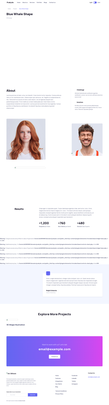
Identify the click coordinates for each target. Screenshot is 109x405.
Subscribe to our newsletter (13, 392)
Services (32, 2)
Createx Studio (21, 400)
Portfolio (39, 2)
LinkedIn (74, 378)
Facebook (74, 375)
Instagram (75, 384)
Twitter (74, 381)
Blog (56, 387)
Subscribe (32, 394)
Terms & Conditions (61, 391)
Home (18, 2)
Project (15, 8)
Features (58, 378)
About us (25, 2)
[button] (54, 357)
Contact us (52, 2)
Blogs (45, 2)
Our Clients (58, 384)
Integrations (59, 381)
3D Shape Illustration (15, 324)
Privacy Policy (59, 394)
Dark (99, 2)
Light (90, 2)
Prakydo (10, 2)
